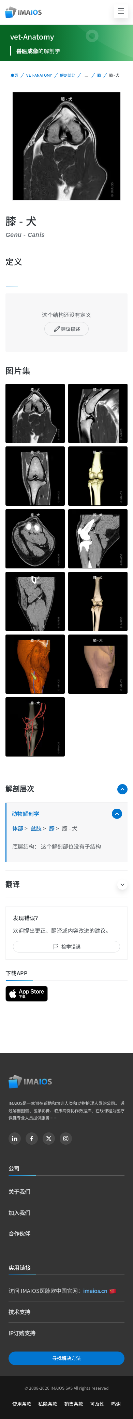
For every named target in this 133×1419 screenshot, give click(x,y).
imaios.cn (95, 1290)
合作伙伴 (19, 1233)
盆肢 (37, 828)
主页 (14, 75)
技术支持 (19, 1312)
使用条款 (21, 1403)
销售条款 (73, 1403)
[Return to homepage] (30, 1082)
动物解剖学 (26, 813)
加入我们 (19, 1212)
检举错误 (70, 946)
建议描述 (70, 328)
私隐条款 (47, 1403)
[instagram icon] (66, 1138)
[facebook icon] (32, 1138)
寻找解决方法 (66, 1358)
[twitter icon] (49, 1138)
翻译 (12, 884)
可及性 (97, 1403)
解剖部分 (67, 75)
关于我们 (19, 1191)
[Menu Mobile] (121, 11)
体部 (18, 828)
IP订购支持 (22, 1333)
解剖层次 (19, 789)
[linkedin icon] (15, 1138)
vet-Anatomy (39, 75)
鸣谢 (116, 1403)
